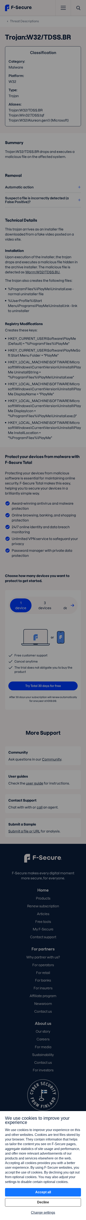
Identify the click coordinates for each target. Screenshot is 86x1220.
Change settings (43, 1212)
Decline (43, 1202)
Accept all (43, 1192)
